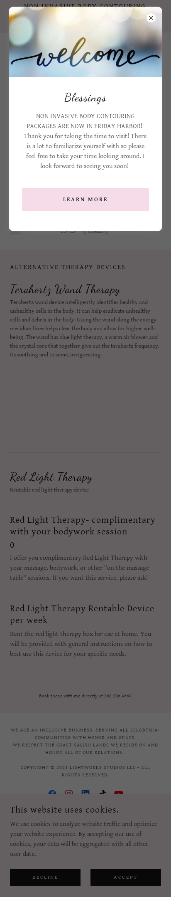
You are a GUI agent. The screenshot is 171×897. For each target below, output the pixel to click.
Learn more (85, 199)
